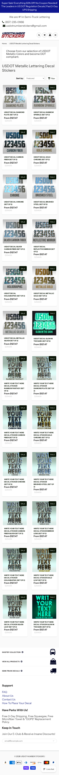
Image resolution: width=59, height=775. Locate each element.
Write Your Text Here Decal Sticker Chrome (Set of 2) (14, 481)
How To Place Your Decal (17, 703)
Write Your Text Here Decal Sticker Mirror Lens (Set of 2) (44, 530)
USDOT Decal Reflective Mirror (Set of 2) (44, 249)
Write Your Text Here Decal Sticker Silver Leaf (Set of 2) (14, 624)
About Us (7, 695)
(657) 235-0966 (14, 22)
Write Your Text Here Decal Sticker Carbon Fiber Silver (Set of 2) (14, 530)
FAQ (4, 692)
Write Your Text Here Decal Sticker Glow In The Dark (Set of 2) (44, 624)
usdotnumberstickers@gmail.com (26, 25)
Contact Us (8, 699)
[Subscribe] (53, 741)
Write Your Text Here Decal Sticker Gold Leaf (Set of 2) (44, 577)
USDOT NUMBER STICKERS (32, 756)
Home (4, 43)
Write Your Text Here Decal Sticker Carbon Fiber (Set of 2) (14, 435)
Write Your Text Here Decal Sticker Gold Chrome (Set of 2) (44, 435)
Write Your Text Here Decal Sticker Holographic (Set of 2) (14, 577)
